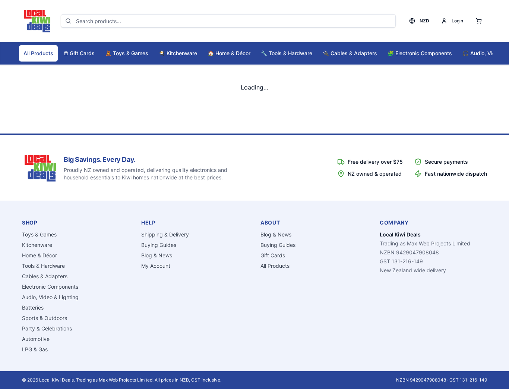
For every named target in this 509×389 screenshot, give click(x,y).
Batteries (33, 307)
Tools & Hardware (286, 53)
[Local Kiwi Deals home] (37, 21)
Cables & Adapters (350, 53)
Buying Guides (158, 245)
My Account (155, 266)
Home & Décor (229, 53)
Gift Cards (82, 53)
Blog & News (156, 255)
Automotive (36, 339)
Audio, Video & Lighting (50, 297)
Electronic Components (420, 53)
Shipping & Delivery (165, 234)
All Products (38, 53)
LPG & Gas (35, 349)
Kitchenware (178, 53)
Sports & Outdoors (44, 318)
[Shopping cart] (479, 21)
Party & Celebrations (47, 328)
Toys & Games (126, 53)
